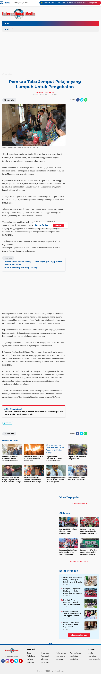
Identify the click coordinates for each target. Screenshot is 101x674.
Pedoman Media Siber (94, 659)
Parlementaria (61, 653)
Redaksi (90, 653)
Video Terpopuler (69, 497)
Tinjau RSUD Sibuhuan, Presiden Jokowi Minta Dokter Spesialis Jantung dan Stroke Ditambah (33, 412)
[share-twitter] (82, 100)
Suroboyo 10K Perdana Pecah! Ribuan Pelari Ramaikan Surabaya (88, 552)
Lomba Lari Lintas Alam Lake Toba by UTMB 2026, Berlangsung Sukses (68, 552)
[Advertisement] (50, 51)
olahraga (44, 659)
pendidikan (74, 659)
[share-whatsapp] (85, 100)
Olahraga (64, 513)
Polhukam (31, 656)
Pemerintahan (75, 653)
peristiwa (7, 423)
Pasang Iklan (92, 656)
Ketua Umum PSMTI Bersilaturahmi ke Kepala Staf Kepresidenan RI (71, 624)
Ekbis (29, 653)
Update (59, 225)
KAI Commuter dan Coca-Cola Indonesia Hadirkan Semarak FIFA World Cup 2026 (89, 531)
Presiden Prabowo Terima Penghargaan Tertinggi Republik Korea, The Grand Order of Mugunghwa (72, 613)
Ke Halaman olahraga (78, 561)
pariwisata (59, 659)
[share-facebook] (78, 100)
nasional (30, 659)
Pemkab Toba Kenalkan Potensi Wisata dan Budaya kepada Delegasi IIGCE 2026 (71, 3)
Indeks (8, 24)
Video (9, 29)
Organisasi (45, 653)
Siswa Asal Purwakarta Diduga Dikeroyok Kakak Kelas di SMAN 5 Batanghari (72, 579)
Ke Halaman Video (78, 503)
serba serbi (45, 662)
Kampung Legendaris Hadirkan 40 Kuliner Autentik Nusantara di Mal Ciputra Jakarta (72, 591)
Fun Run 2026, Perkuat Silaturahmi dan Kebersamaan (68, 531)
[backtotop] (50, 645)
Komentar (10, 100)
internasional (60, 656)
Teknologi (45, 656)
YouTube (22, 664)
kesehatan (74, 656)
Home (6, 3)
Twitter (17, 664)
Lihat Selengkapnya (78, 635)
